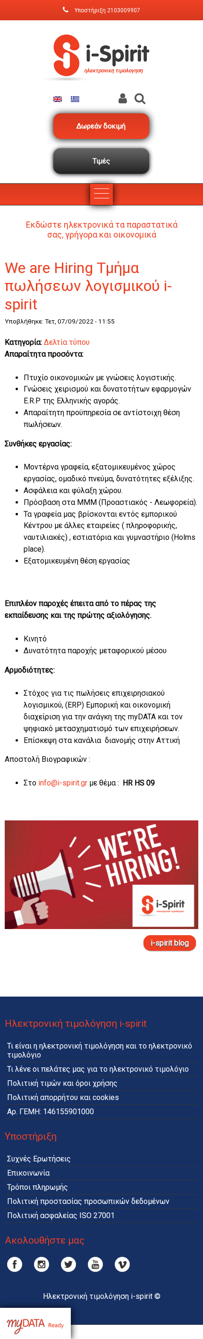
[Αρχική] (101, 89)
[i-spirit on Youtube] (95, 1264)
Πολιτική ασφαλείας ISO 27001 (61, 1215)
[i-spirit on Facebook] (14, 1264)
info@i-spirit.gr (62, 782)
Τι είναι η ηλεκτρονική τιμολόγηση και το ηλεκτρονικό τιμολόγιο (99, 1050)
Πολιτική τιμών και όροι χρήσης (62, 1083)
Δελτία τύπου (67, 342)
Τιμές (101, 161)
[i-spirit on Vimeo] (122, 1264)
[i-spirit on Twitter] (68, 1264)
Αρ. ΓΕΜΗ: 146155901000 (50, 1111)
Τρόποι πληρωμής (37, 1187)
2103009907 (123, 10)
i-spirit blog (170, 942)
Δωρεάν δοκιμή (101, 126)
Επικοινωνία (28, 1172)
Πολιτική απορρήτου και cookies (63, 1097)
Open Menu (101, 194)
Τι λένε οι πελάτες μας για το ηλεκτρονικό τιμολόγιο (98, 1069)
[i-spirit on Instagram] (41, 1264)
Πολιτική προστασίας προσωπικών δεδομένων (88, 1201)
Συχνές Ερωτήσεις (39, 1158)
